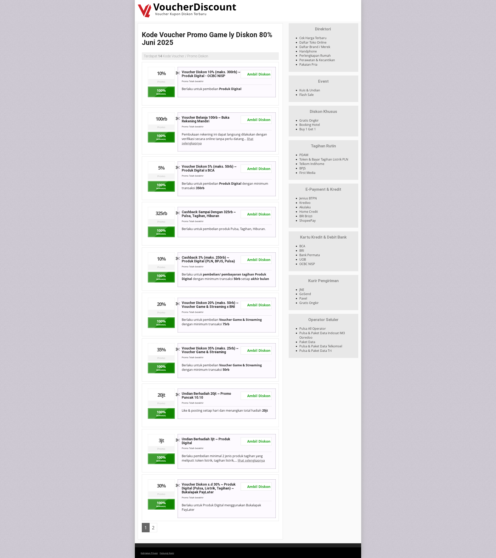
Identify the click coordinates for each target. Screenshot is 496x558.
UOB (302, 259)
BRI (301, 250)
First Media (307, 173)
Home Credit (308, 211)
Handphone (308, 51)
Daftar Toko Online (312, 42)
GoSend (305, 294)
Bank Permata (309, 255)
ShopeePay (307, 220)
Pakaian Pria (308, 64)
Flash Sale (306, 95)
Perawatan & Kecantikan (317, 60)
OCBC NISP (307, 264)
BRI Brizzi (305, 216)
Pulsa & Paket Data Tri (315, 351)
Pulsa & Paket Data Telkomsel (320, 346)
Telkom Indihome (311, 164)
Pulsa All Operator (312, 328)
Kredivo (305, 203)
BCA (302, 246)
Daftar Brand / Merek (314, 47)
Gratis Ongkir (309, 120)
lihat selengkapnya (251, 460)
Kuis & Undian (309, 90)
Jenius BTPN (308, 198)
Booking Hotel (309, 125)
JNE (301, 290)
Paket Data (307, 342)
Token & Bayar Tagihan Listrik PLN (323, 159)
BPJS (302, 168)
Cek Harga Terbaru (312, 38)
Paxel (303, 298)
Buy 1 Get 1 (307, 129)
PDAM (303, 155)
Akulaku (305, 207)
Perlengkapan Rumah (315, 55)
